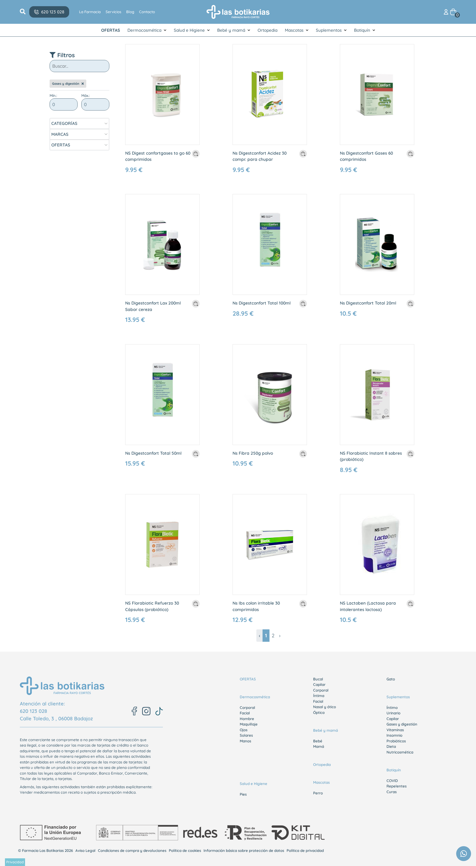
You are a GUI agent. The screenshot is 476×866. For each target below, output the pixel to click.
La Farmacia (90, 11)
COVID (392, 780)
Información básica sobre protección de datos (244, 850)
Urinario (393, 713)
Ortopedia (267, 30)
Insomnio (394, 735)
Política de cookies (185, 850)
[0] (453, 11)
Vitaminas (395, 729)
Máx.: (85, 95)
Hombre (247, 718)
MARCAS (59, 134)
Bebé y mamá (231, 30)
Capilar (319, 684)
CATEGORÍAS (64, 123)
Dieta (391, 746)
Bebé (317, 741)
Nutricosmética (400, 752)
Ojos (243, 729)
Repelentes (397, 786)
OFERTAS (110, 30)
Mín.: (53, 95)
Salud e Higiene (189, 30)
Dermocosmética (144, 30)
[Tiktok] (159, 711)
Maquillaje (249, 724)
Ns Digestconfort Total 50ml (153, 453)
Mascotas (294, 30)
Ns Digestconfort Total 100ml (262, 303)
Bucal (318, 679)
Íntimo (392, 707)
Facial (245, 713)
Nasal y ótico (324, 706)
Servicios (113, 11)
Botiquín (362, 30)
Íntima (318, 695)
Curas (392, 791)
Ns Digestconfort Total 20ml (368, 303)
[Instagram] (146, 711)
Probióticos (396, 741)
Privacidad (15, 862)
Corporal (247, 707)
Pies (243, 794)
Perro (318, 793)
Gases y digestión (402, 724)
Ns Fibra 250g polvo (253, 453)
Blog (130, 11)
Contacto (147, 11)
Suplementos (329, 30)
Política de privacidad (305, 850)
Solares (246, 735)
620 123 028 (33, 711)
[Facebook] (134, 711)
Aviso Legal (85, 850)
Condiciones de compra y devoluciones (132, 850)
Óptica (319, 712)
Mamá (318, 746)
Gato (391, 679)
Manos (245, 741)
